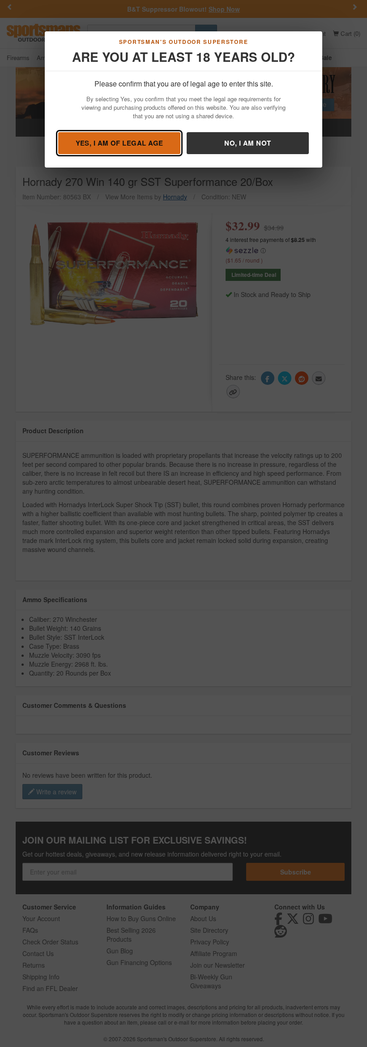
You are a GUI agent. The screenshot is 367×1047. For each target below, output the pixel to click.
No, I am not (247, 143)
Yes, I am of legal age (119, 143)
